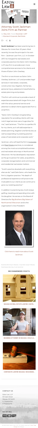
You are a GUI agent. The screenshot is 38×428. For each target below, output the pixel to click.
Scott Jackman (18, 267)
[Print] (10, 40)
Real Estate (21, 36)
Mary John (7, 34)
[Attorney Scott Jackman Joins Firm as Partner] (19, 16)
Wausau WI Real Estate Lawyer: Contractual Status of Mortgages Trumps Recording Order (20, 304)
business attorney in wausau (9, 264)
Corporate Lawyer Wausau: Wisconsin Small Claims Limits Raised (20, 372)
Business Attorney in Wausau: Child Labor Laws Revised (20, 338)
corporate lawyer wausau (27, 264)
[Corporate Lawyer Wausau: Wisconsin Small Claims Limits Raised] (19, 356)
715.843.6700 (8, 401)
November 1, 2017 (21, 34)
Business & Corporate (10, 36)
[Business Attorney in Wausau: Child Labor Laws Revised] (19, 322)
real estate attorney (7, 267)
